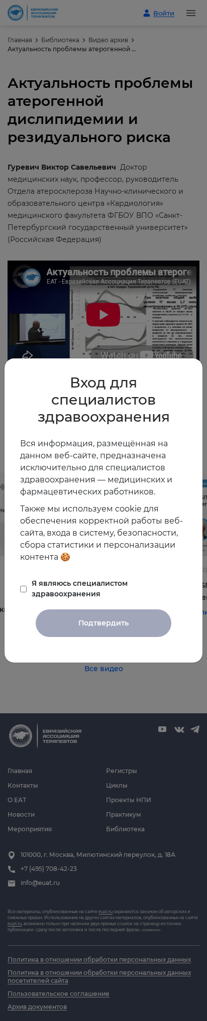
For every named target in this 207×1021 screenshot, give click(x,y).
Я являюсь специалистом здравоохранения (80, 588)
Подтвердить (103, 622)
